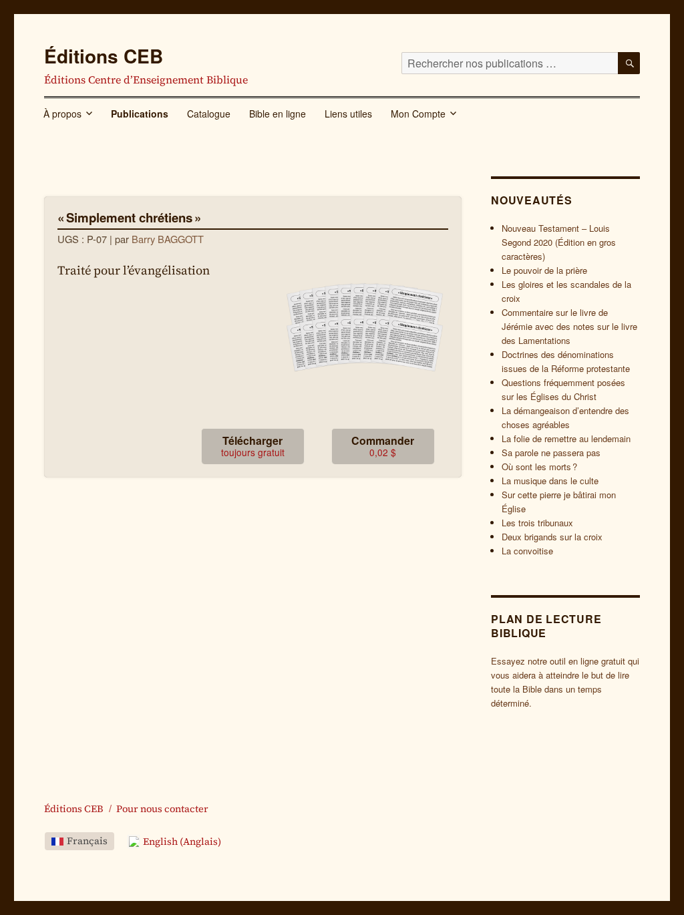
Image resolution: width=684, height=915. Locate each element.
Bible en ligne (277, 113)
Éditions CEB (103, 55)
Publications (139, 113)
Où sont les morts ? (539, 466)
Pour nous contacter (162, 808)
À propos (62, 113)
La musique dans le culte (550, 480)
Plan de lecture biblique (546, 625)
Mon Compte (418, 113)
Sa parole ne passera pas (551, 452)
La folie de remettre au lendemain (566, 438)
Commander (382, 446)
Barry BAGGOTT (168, 239)
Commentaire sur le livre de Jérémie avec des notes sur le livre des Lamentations (569, 326)
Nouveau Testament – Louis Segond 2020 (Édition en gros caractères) (559, 242)
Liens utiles (348, 113)
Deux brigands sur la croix (552, 536)
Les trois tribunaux (537, 522)
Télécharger (253, 446)
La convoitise (527, 550)
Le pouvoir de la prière (544, 270)
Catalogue (208, 113)
